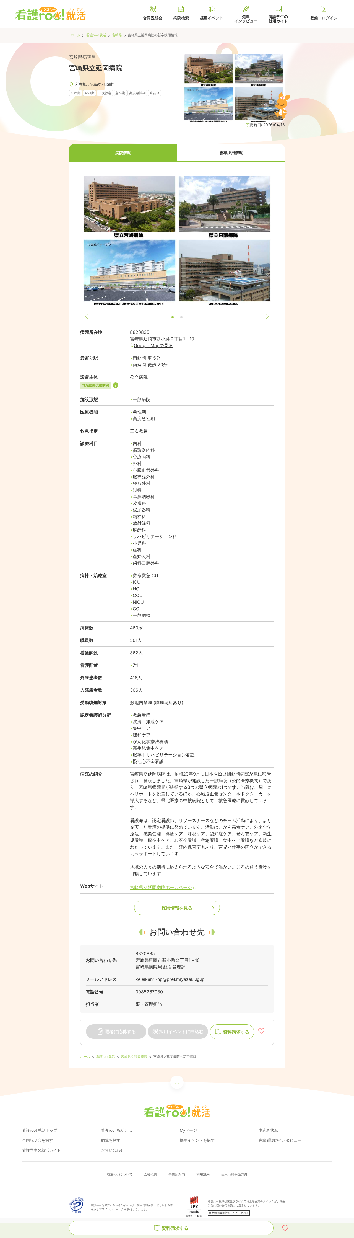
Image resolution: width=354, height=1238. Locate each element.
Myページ (188, 1130)
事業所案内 (176, 1174)
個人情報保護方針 (234, 1174)
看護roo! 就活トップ (39, 1130)
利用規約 (203, 1174)
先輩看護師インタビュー (280, 1140)
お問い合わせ (112, 1150)
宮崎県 (117, 35)
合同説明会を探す (37, 1140)
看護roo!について (119, 1174)
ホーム (75, 35)
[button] (123, 153)
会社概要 (150, 1174)
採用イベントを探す (197, 1140)
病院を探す (110, 1140)
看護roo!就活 (105, 1057)
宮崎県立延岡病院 (134, 1057)
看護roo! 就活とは (116, 1130)
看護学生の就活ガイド (41, 1150)
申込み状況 (268, 1130)
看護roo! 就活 (96, 35)
